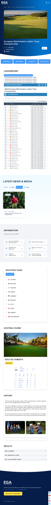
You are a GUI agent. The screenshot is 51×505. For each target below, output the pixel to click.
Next (48, 61)
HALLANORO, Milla (15, 150)
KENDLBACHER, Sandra (16, 152)
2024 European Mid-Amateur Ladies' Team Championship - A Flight (20, 77)
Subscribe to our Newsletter (13, 493)
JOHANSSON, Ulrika (15, 160)
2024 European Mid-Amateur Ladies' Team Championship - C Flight (20, 82)
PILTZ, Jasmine (14, 163)
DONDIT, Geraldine (15, 145)
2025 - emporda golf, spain (12, 455)
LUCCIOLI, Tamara (15, 137)
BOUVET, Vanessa (15, 134)
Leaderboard (6, 61)
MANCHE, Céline (14, 110)
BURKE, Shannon (15, 105)
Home (5, 7)
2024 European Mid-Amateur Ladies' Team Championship (18, 75)
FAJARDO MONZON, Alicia (16, 128)
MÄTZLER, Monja (15, 153)
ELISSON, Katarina (15, 168)
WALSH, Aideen (14, 123)
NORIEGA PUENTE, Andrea (16, 155)
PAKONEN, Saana (15, 142)
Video (27, 187)
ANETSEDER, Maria (15, 107)
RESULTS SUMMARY (9, 451)
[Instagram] (49, 501)
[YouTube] (49, 495)
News (13, 187)
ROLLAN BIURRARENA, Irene (17, 113)
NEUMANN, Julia (14, 115)
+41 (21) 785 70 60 (10, 489)
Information (31, 61)
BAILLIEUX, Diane (15, 118)
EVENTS (9, 7)
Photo (20, 187)
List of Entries (10, 274)
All (6, 187)
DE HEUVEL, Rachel (15, 120)
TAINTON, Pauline (15, 147)
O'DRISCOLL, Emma (15, 112)
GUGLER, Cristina (15, 139)
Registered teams (44, 61)
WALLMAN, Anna (14, 131)
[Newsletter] (49, 503)
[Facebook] (49, 492)
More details (9, 363)
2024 (13, 7)
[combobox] (44, 48)
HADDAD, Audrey (15, 126)
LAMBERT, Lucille (15, 136)
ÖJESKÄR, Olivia (14, 166)
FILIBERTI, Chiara (15, 158)
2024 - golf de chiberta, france (13, 459)
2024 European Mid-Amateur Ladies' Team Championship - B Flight (20, 80)
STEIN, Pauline (14, 129)
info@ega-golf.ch (22, 489)
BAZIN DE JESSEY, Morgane (16, 121)
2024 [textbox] (44, 48)
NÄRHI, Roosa (14, 161)
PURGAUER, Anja (15, 144)
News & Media (19, 61)
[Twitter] (49, 498)
